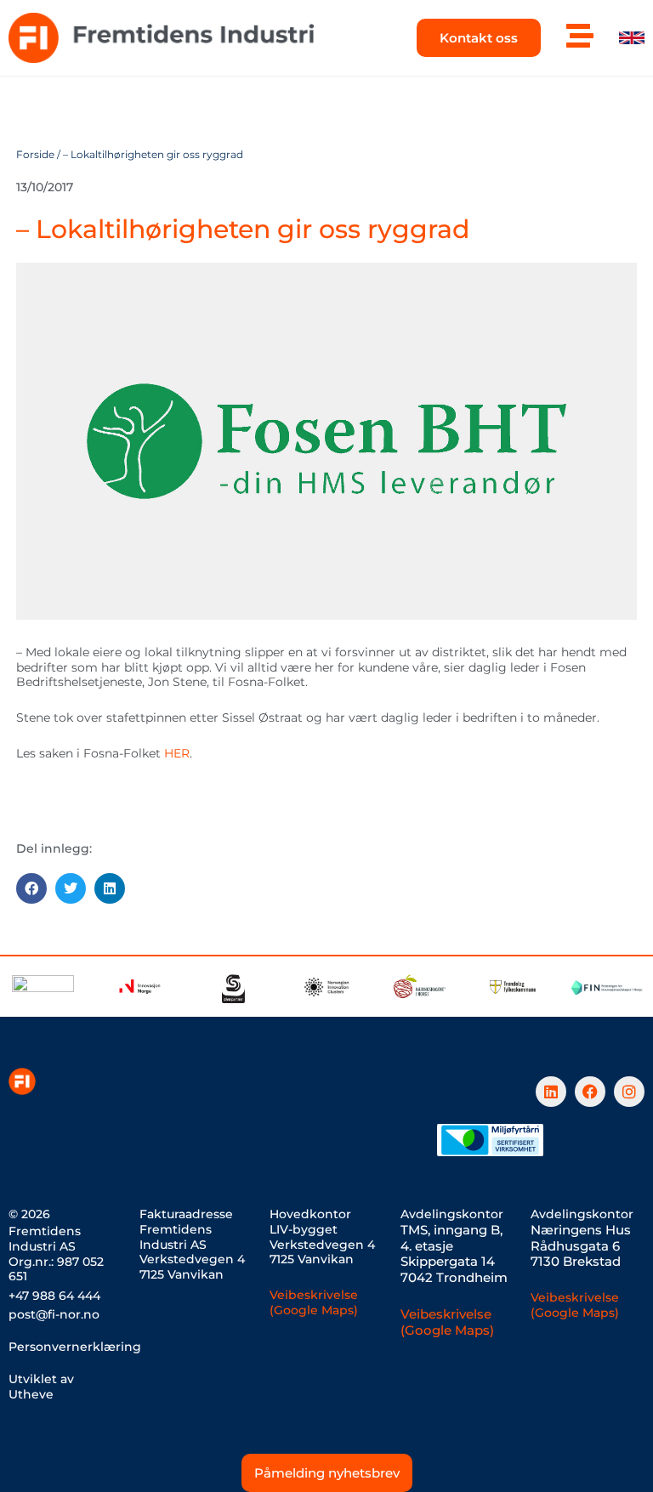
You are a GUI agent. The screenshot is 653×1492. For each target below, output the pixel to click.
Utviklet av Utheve (41, 1386)
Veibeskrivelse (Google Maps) (314, 1302)
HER (177, 753)
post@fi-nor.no (54, 1314)
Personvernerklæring (75, 1346)
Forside (35, 155)
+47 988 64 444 (54, 1295)
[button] (31, 888)
